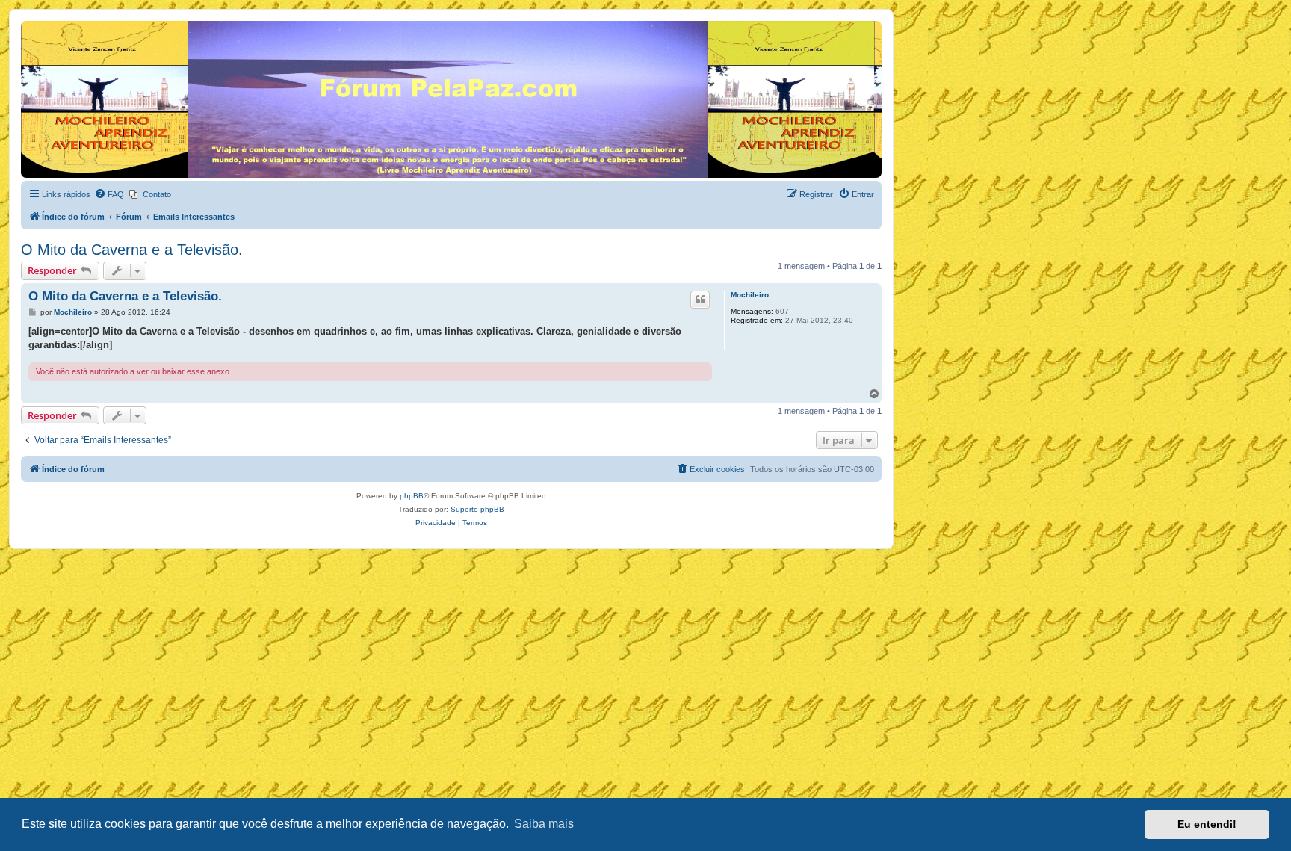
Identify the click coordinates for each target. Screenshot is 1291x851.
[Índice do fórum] (29, 24)
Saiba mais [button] (544, 823)
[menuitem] (109, 194)
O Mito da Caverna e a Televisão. (132, 249)
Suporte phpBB (477, 509)
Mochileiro (750, 295)
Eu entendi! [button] (1206, 824)
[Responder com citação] (700, 300)
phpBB (412, 496)
